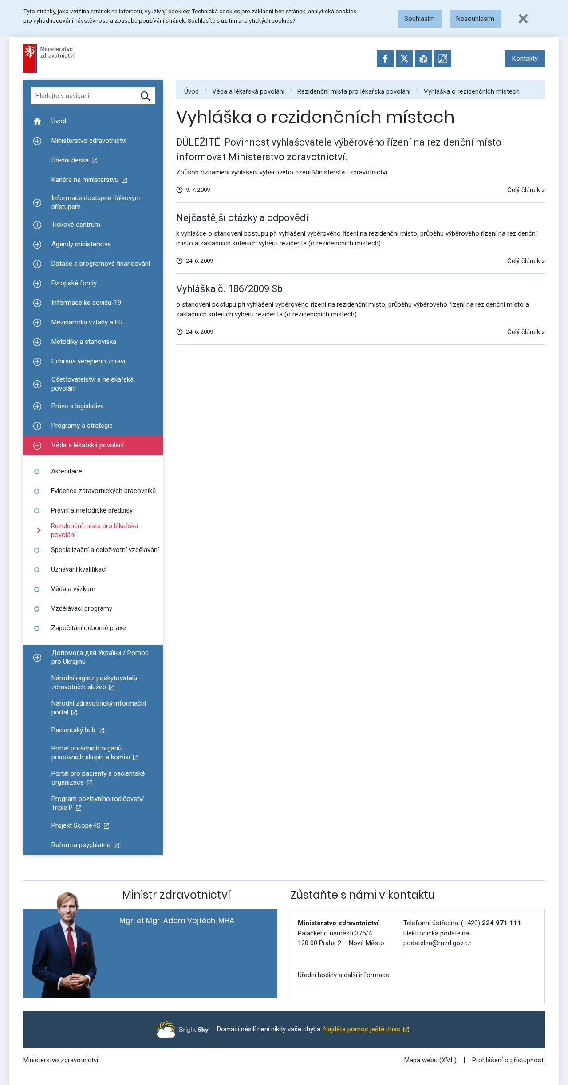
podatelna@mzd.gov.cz (437, 943)
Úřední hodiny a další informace (343, 975)
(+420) (491, 923)
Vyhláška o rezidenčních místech (472, 91)
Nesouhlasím (475, 19)
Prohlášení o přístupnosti (508, 1060)
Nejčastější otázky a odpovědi (242, 217)
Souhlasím (419, 19)
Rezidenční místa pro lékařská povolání (353, 91)
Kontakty (525, 59)
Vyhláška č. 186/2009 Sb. (230, 288)
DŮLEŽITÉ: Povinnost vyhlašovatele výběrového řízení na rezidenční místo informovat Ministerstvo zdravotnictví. (338, 149)
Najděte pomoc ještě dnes (361, 1029)
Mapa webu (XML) (430, 1060)
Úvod (191, 91)
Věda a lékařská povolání (248, 91)
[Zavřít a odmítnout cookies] (523, 18)
